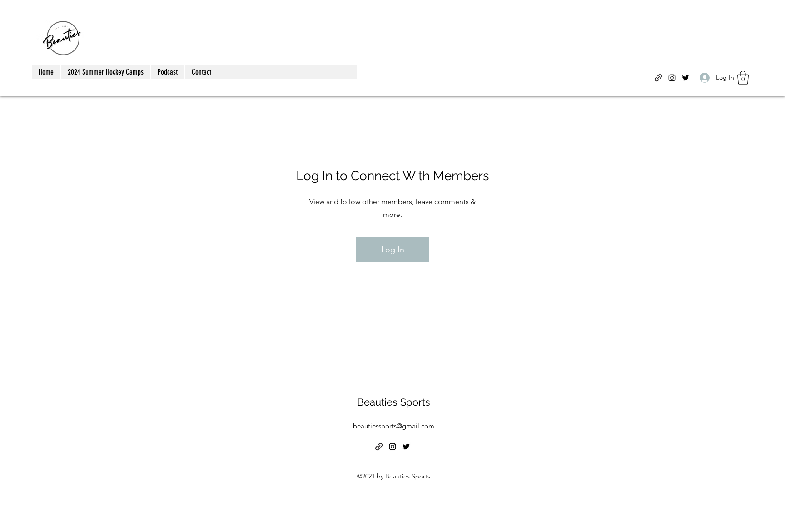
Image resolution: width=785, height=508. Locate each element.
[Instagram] (671, 77)
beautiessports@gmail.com (393, 426)
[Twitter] (685, 77)
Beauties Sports (393, 402)
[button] (743, 78)
